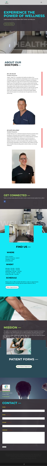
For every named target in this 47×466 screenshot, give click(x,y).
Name (6, 407)
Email (6, 414)
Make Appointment (12, 287)
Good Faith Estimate (31, 457)
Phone (6, 422)
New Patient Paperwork (24, 366)
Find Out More (9, 24)
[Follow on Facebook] (5, 201)
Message (7, 430)
